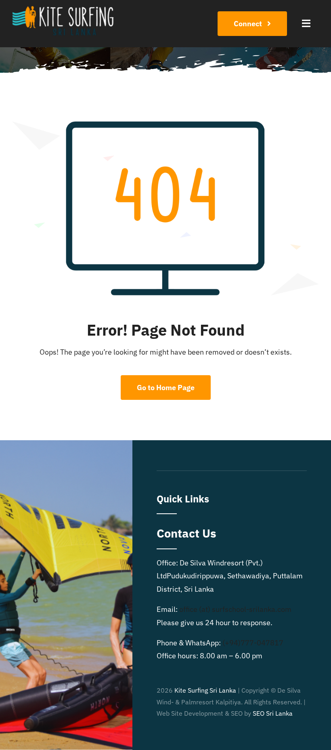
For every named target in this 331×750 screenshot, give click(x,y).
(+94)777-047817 (252, 642)
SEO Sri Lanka (273, 713)
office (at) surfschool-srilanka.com (235, 609)
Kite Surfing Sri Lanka (205, 690)
